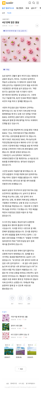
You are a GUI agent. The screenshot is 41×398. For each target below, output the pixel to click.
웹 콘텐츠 (19, 8)
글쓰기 (33, 8)
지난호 (9, 13)
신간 (3, 13)
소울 (7, 383)
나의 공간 (21, 383)
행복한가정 (13, 383)
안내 (27, 8)
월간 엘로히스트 (8, 8)
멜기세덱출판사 (30, 383)
